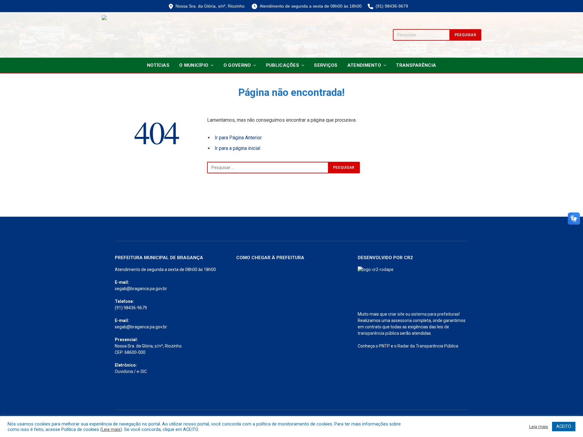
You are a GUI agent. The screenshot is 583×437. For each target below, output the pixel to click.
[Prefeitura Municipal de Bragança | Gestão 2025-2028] (123, 35)
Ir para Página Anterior (238, 138)
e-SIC (142, 371)
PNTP (384, 346)
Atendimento (364, 65)
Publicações (282, 65)
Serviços (325, 65)
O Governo (237, 65)
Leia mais (111, 429)
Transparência (416, 65)
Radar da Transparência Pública (427, 346)
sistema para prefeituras (435, 314)
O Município (193, 65)
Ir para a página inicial (237, 148)
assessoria (401, 320)
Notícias (158, 65)
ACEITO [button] (563, 426)
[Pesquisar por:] (268, 167)
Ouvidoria (124, 371)
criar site (396, 314)
